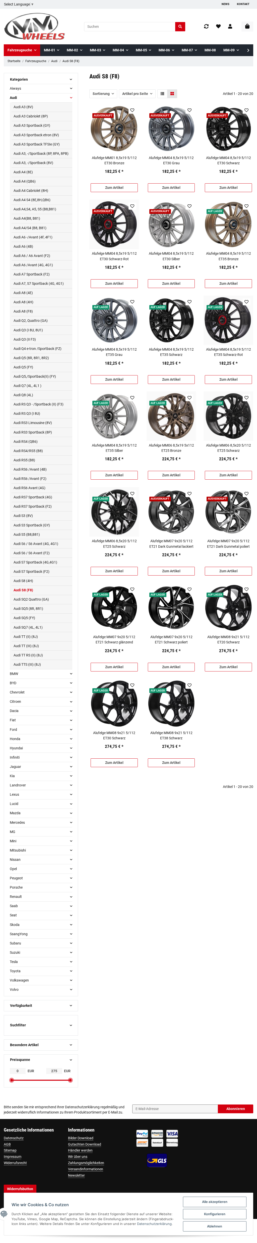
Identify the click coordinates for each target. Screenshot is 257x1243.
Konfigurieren (214, 1214)
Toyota (15, 971)
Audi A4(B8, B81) (27, 218)
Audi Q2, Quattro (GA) (31, 321)
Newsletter (76, 1175)
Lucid (14, 804)
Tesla (14, 962)
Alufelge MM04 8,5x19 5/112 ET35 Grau (114, 352)
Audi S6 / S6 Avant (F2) (32, 553)
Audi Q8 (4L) (23, 395)
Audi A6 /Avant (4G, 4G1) (33, 265)
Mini (13, 841)
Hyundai (16, 748)
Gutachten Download (84, 1144)
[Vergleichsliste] (206, 26)
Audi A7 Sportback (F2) (32, 274)
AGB (7, 1144)
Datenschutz (14, 1138)
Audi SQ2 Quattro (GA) (31, 599)
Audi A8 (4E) (23, 293)
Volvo (14, 990)
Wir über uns (77, 1157)
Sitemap (10, 1150)
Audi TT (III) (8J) (26, 646)
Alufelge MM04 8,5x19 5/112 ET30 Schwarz (228, 160)
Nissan (15, 860)
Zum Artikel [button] (114, 188)
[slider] (11, 1080)
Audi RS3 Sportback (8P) (33, 432)
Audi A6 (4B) (23, 246)
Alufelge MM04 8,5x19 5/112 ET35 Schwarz (171, 352)
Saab (14, 906)
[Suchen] (180, 26)
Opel (13, 869)
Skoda (15, 925)
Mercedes (17, 822)
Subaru (15, 943)
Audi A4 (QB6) (25, 181)
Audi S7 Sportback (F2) (31, 572)
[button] (230, 26)
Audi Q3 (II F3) (25, 339)
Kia (12, 776)
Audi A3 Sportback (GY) (32, 125)
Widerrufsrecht (15, 1163)
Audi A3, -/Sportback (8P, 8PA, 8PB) (41, 154)
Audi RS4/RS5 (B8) (28, 451)
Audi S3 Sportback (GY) (32, 525)
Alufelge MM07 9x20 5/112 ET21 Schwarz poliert (171, 639)
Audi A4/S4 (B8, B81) (30, 228)
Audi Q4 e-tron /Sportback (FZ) (37, 349)
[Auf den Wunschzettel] (132, 110)
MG (12, 832)
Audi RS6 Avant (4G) (29, 488)
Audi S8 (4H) (23, 581)
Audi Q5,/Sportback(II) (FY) (35, 376)
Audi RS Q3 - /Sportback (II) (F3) (38, 404)
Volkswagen (19, 980)
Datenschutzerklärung (82, 1107)
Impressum (12, 1157)
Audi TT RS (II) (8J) (28, 655)
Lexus (14, 794)
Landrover (18, 785)
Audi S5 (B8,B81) (27, 534)
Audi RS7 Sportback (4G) (33, 497)
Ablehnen (214, 1226)
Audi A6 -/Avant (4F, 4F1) (33, 237)
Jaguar (15, 767)
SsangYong (19, 934)
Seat (13, 915)
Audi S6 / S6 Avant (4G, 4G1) (36, 544)
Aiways (15, 88)
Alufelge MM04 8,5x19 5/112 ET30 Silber (171, 256)
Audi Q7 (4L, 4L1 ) (27, 386)
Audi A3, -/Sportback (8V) (33, 163)
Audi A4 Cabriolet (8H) (31, 191)
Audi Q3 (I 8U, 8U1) (28, 330)
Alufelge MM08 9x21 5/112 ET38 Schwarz (171, 735)
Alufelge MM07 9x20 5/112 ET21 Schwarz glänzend (114, 639)
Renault (16, 897)
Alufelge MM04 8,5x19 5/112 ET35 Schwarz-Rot (228, 352)
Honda (15, 739)
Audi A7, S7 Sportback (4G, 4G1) (39, 284)
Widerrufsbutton (20, 1189)
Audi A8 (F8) (23, 311)
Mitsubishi (18, 850)
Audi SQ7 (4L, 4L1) (28, 627)
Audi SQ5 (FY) (24, 618)
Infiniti (15, 757)
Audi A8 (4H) (23, 302)
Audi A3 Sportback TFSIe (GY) (37, 144)
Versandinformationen (85, 1169)
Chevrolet (17, 692)
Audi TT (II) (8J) (26, 637)
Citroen (15, 702)
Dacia (14, 711)
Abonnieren (235, 1109)
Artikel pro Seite (135, 94)
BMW (14, 674)
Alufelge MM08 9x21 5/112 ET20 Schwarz (228, 639)
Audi (13, 98)
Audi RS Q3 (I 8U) (27, 413)
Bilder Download (80, 1138)
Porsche (16, 887)
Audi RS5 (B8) (24, 460)
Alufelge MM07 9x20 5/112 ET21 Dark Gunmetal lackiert (171, 543)
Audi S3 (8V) (23, 516)
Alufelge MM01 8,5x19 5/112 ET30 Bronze (114, 160)
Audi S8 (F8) (23, 590)
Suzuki (15, 952)
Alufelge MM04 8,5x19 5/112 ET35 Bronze (228, 256)
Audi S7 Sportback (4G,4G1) (35, 562)
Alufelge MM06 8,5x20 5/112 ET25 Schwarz (228, 448)
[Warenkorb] (247, 27)
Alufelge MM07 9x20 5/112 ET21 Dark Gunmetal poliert (228, 543)
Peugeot (16, 878)
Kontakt (243, 4)
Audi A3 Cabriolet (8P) (31, 116)
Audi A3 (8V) (23, 107)
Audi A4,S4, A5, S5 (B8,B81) (35, 209)
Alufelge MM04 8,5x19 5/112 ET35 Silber (114, 448)
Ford (13, 730)
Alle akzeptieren (214, 1202)
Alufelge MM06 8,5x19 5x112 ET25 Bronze (171, 448)
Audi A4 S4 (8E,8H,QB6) (32, 200)
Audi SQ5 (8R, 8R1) (28, 609)
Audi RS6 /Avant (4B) (30, 469)
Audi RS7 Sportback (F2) (33, 506)
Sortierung (101, 94)
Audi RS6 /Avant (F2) (30, 479)
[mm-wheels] (35, 27)
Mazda (15, 813)
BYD (13, 683)
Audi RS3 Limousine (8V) (33, 423)
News (225, 4)
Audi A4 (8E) (23, 172)
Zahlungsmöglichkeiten (86, 1163)
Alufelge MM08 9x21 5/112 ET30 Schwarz (114, 735)
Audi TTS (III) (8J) (27, 664)
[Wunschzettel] (218, 26)
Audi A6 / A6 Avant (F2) (32, 256)
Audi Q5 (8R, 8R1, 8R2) (31, 358)
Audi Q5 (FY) (23, 367)
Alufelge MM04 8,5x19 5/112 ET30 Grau (171, 160)
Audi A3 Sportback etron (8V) (36, 135)
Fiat (13, 720)
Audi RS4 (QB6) (26, 442)
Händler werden (80, 1150)
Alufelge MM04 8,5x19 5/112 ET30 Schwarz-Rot (114, 256)
